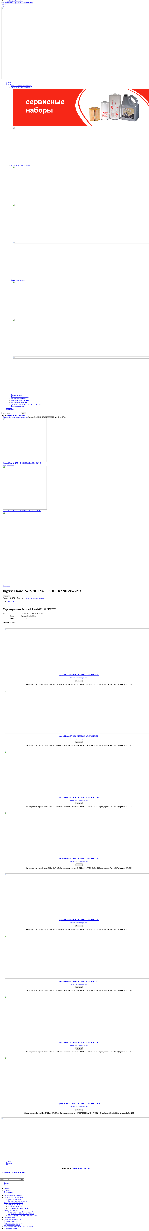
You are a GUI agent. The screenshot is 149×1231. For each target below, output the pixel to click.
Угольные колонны (17, 406)
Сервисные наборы (14, 1199)
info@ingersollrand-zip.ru (15, 1)
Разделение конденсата (19, 402)
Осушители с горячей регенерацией (20, 1212)
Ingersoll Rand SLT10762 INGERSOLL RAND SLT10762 (79, 981)
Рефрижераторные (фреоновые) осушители (23, 1215)
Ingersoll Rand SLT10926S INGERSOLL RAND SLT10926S (79, 1104)
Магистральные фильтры (19, 397)
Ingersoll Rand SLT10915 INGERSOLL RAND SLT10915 (79, 1042)
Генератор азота (16, 395)
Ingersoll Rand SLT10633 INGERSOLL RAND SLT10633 (79, 675)
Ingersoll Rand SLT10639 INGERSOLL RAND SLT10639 (79, 736)
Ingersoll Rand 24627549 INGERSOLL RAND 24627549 (22, 463)
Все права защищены (13, 1172)
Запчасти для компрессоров (20, 87)
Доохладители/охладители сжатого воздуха (26, 404)
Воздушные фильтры (15, 1204)
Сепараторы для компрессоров (18, 1208)
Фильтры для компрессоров (20, 165)
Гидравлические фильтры (20, 400)
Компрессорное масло (18, 399)
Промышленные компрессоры (21, 86)
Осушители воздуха (18, 280)
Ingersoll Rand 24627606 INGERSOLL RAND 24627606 (22, 511)
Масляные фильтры (15, 1206)
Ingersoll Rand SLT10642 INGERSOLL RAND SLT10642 (79, 797)
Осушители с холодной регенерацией (21, 1214)
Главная (6, 417)
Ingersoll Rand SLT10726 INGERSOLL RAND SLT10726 (79, 920)
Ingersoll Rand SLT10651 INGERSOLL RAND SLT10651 (79, 858)
